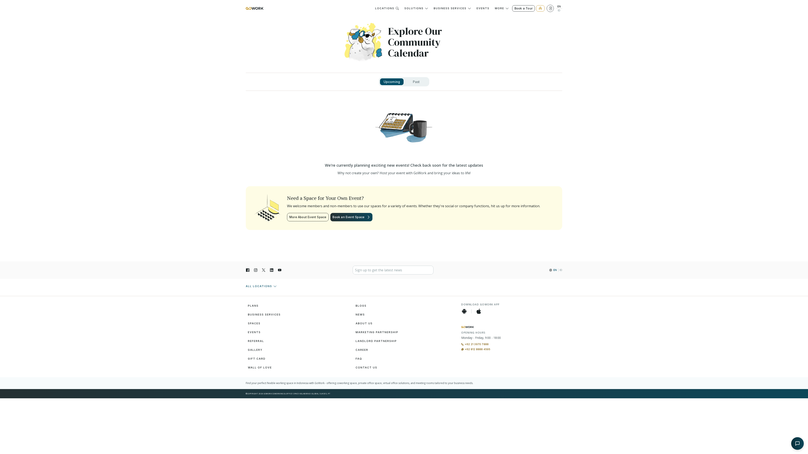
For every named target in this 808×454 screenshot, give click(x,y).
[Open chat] (797, 443)
